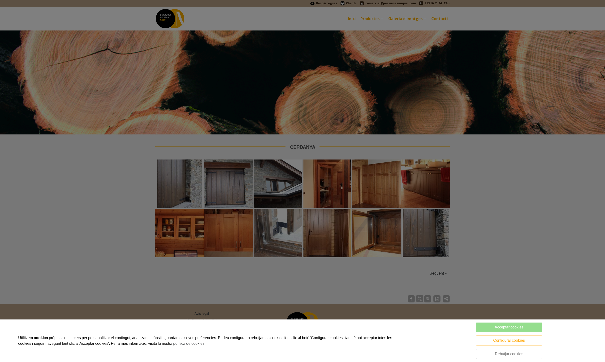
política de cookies (188, 343)
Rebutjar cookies (509, 354)
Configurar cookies (509, 340)
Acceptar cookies (509, 327)
